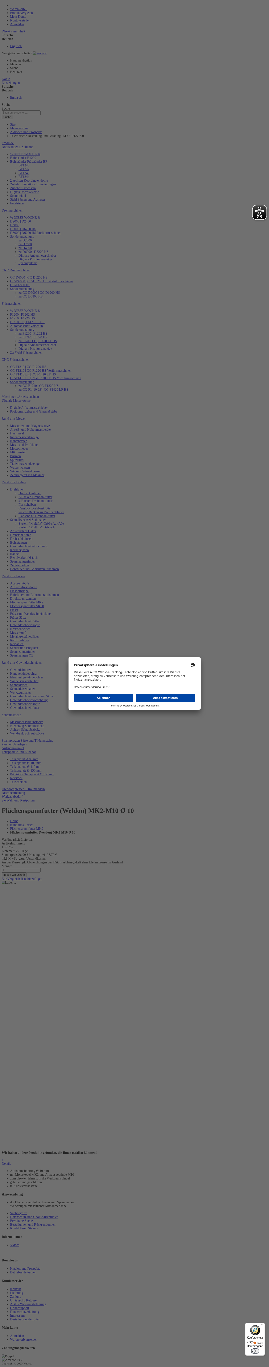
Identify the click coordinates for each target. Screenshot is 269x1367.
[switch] (255, 1351)
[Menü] (262, 1325)
